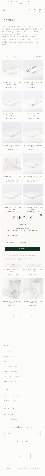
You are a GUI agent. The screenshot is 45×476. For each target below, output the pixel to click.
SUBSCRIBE (22, 248)
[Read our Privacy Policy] (39, 258)
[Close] (41, 215)
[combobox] (10, 242)
